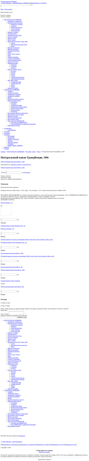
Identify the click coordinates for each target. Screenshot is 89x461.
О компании (7, 128)
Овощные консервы (13, 51)
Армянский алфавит (14, 96)
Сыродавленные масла (14, 60)
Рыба (9, 55)
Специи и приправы (14, 58)
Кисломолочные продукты (19, 44)
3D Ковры (14, 102)
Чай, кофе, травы (13, 80)
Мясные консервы (13, 49)
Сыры (13, 43)
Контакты (7, 133)
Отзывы (6, 148)
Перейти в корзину (44, 452)
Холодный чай (15, 30)
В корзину (27, 172)
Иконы (10, 97)
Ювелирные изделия (14, 125)
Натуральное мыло (13, 119)
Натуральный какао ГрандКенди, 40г (12, 267)
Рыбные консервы (13, 57)
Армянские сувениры (14, 94)
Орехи (9, 52)
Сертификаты (12, 130)
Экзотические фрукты (17, 77)
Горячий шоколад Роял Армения (10, 281)
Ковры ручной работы (14, 100)
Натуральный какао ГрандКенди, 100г (12, 253)
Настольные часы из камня (16, 114)
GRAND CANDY (13, 88)
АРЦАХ (10, 141)
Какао (13, 85)
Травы (13, 86)
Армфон (10, 91)
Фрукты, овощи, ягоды (14, 69)
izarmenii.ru (22, 436)
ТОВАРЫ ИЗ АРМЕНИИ (11, 89)
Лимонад (14, 26)
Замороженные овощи (17, 79)
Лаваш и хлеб (12, 38)
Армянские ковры (16, 105)
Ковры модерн (15, 110)
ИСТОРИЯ (11, 136)
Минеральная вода (16, 27)
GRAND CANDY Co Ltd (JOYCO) (21, 164)
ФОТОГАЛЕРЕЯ (13, 142)
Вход (2, 9)
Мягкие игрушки (13, 116)
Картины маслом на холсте (16, 99)
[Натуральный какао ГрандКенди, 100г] (13, 161)
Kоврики (14, 103)
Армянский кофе (16, 82)
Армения (7, 134)
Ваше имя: (4, 310)
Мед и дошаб (11, 40)
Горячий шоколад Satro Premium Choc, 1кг (13, 226)
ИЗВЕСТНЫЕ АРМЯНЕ (15, 145)
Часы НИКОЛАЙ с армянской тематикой (23, 124)
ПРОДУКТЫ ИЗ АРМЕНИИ (12, 19)
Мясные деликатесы (14, 47)
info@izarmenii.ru (17, 441)
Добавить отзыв (22, 317)
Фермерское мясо (13, 63)
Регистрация (8, 9)
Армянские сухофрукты (15, 21)
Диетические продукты (15, 35)
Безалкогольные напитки (15, 23)
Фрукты (13, 71)
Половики (14, 111)
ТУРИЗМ (10, 144)
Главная (3, 151)
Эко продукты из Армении (9, 1)
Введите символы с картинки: (10, 315)
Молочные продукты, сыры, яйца (18, 41)
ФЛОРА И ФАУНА (13, 139)
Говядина (14, 65)
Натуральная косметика (15, 117)
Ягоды (13, 74)
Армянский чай (15, 83)
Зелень (13, 75)
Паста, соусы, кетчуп (14, 54)
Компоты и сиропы (17, 24)
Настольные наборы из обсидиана (18, 113)
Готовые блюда (12, 33)
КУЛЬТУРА (11, 138)
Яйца (12, 46)
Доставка (7, 131)
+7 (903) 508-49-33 (6, 3)
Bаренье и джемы (13, 32)
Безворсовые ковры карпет (19, 107)
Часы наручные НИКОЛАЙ (16, 121)
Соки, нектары (15, 29)
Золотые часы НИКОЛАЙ (19, 122)
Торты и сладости (13, 61)
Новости (6, 147)
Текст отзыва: (5, 314)
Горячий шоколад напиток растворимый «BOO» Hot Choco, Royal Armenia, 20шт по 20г (27, 239)
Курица (13, 68)
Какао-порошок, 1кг (7, 202)
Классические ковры (17, 108)
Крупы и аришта (13, 37)
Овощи (13, 72)
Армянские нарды (13, 93)
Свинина (14, 66)
